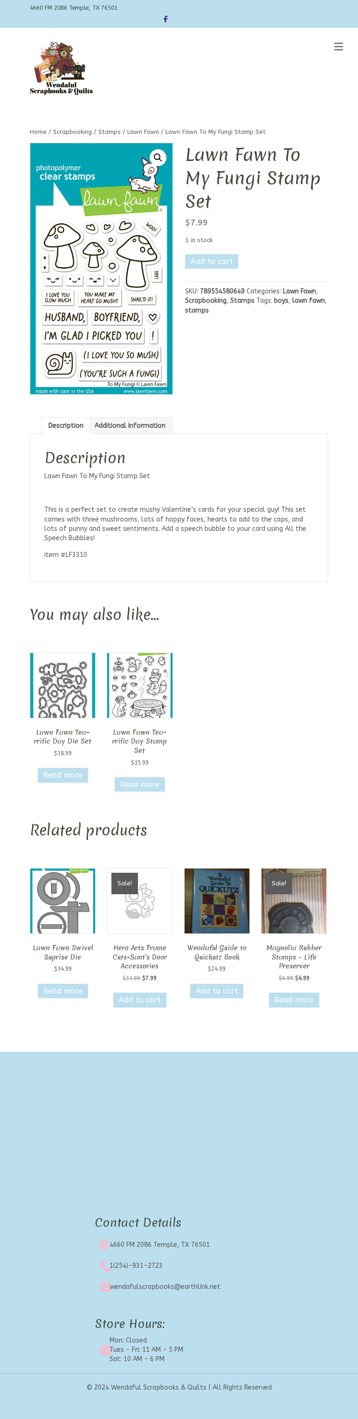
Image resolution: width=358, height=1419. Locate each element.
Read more (63, 775)
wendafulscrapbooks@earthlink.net (165, 1287)
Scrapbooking (72, 131)
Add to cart (212, 261)
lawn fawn (308, 301)
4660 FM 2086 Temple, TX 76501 (160, 1245)
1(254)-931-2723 (136, 1266)
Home (38, 131)
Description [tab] (65, 426)
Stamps (109, 131)
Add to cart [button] (140, 999)
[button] (158, 157)
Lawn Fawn (143, 131)
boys (281, 301)
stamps (197, 310)
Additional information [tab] (130, 426)
